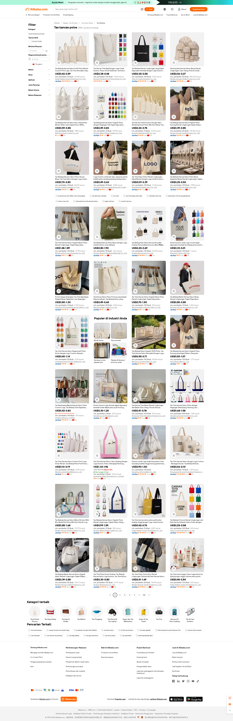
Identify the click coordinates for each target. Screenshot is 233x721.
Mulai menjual (177, 657)
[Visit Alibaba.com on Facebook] (173, 681)
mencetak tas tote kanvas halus (87, 201)
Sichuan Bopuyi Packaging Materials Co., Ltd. (110, 253)
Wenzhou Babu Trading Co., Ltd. (105, 307)
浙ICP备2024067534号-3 (178, 717)
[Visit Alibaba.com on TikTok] (197, 681)
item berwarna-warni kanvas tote (169, 630)
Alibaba (57, 23)
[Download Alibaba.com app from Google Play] (194, 699)
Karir (32, 666)
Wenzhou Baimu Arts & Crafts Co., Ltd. (146, 307)
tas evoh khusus (36, 630)
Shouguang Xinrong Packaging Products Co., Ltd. (187, 472)
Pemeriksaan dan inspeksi (75, 671)
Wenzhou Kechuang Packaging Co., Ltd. (70, 253)
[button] (142, 9)
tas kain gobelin (145, 630)
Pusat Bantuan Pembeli (145, 653)
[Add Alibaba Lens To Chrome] (69, 699)
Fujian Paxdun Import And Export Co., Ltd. (70, 79)
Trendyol (142, 710)
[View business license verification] (138, 717)
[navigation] (39, 309)
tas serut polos (110, 635)
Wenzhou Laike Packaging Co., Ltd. (183, 187)
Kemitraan (176, 671)
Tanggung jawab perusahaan (41, 662)
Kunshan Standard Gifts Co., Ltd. (144, 133)
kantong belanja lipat (145, 635)
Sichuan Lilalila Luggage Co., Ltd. (67, 187)
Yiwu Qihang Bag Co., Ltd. (179, 362)
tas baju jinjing (74, 635)
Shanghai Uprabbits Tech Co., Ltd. (144, 187)
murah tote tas (126, 201)
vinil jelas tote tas (155, 196)
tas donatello (126, 635)
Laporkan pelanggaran (145, 678)
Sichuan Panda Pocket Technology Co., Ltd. (109, 79)
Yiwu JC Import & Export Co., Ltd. (144, 79)
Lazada (116, 710)
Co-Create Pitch (36, 657)
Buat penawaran (107, 657)
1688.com (91, 710)
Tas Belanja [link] (101, 23)
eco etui (116, 196)
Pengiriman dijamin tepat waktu (77, 662)
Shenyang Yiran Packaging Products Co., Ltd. (148, 416)
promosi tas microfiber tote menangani (71, 196)
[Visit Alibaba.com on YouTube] (192, 681)
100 (144, 595)
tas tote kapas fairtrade (134, 196)
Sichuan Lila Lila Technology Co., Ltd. (184, 307)
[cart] (172, 10)
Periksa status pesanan (180, 662)
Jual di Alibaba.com (179, 653)
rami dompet (35, 635)
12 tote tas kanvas (127, 630)
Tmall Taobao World (104, 710)
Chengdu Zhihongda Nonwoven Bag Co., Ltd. (72, 307)
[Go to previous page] (110, 595)
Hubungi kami (142, 657)
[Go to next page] (149, 595)
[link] (230, 698)
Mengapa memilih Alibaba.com (41, 653)
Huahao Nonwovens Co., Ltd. (142, 253)
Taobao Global (126, 710)
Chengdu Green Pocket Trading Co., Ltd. (70, 362)
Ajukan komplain (143, 662)
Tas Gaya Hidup (87, 23)
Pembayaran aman (73, 653)
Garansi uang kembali (74, 657)
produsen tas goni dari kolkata (86, 630)
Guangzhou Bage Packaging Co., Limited (108, 476)
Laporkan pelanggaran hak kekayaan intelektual (150, 672)
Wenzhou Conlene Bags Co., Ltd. (144, 362)
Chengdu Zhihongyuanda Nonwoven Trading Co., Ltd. (110, 187)
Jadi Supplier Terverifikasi (181, 666)
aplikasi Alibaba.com (158, 699)
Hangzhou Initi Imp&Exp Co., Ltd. (144, 472)
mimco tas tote (63, 201)
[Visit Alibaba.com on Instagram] (188, 681)
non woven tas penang (54, 635)
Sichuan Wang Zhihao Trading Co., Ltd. (107, 133)
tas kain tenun (109, 630)
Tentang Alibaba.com (38, 647)
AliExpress (82, 710)
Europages (152, 710)
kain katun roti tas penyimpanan (179, 196)
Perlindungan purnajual (74, 666)
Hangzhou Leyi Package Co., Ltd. (105, 416)
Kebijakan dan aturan (73, 676)
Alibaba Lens (44, 699)
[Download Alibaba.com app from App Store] (176, 699)
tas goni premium (92, 635)
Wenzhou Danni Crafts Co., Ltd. (67, 133)
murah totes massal (194, 630)
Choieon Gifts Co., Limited (65, 418)
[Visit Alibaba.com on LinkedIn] (178, 681)
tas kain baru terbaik (99, 196)
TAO (135, 710)
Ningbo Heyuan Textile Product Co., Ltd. (185, 79)
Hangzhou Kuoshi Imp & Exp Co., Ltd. (183, 416)
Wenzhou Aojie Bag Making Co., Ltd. (68, 472)
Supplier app (120, 699)
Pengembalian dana (144, 666)
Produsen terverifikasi (109, 653)
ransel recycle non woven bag (59, 630)
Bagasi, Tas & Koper (70, 23)
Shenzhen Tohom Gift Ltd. (180, 253)
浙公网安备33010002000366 (156, 717)
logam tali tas (109, 201)
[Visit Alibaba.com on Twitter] (183, 681)
